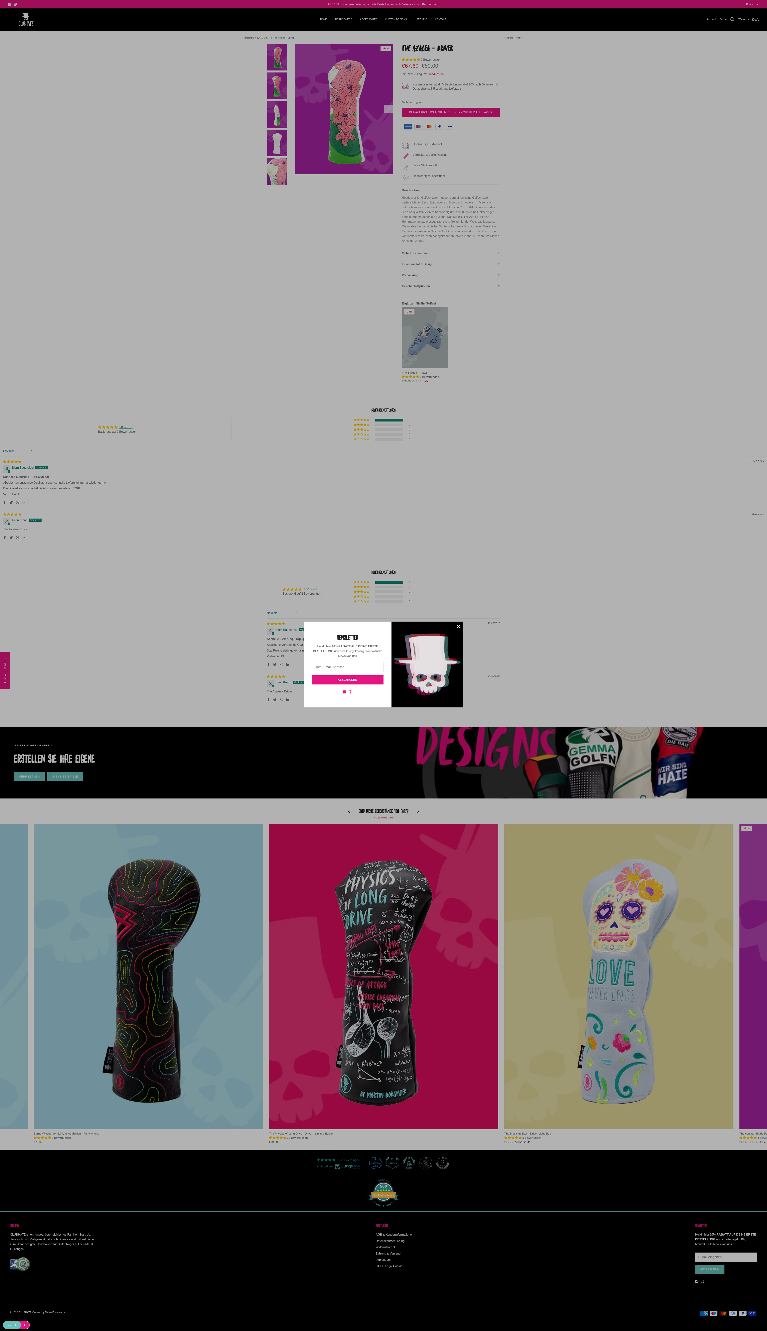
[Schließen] (458, 626)
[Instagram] (350, 691)
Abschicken (347, 679)
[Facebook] (344, 691)
